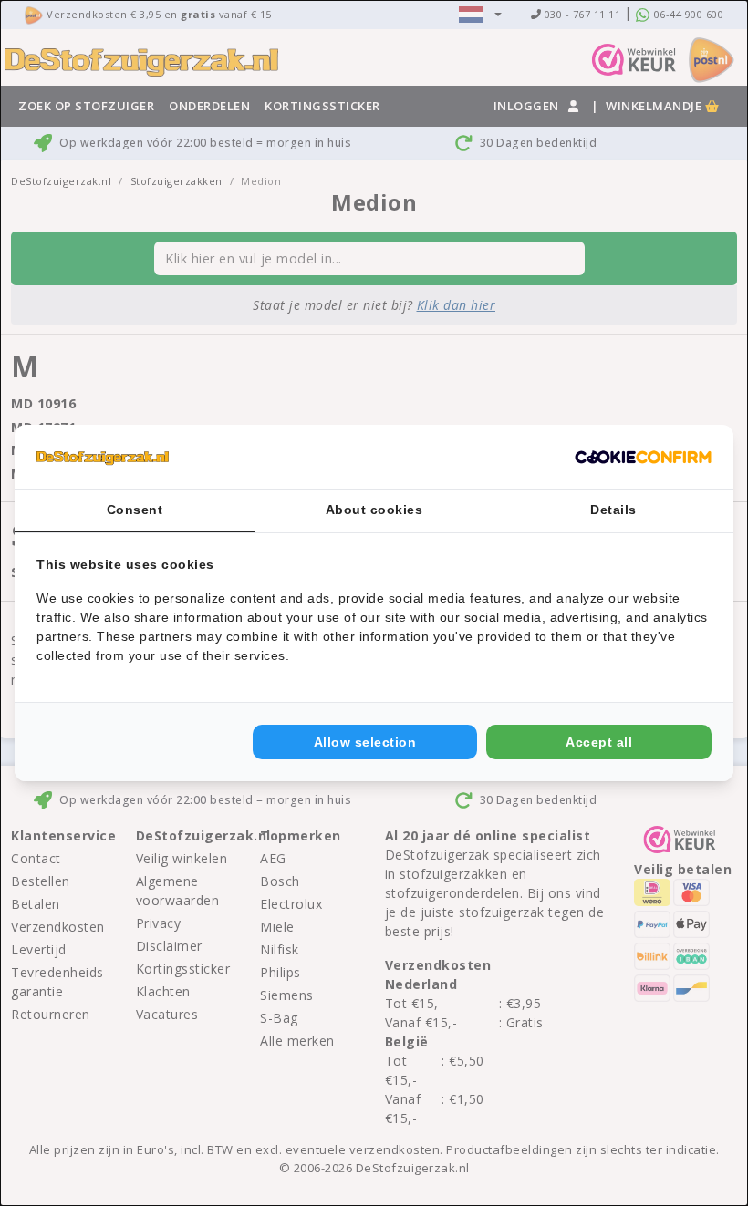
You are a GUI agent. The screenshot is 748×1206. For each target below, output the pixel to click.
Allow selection (365, 742)
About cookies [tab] (374, 509)
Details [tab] (613, 509)
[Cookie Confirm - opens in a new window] (643, 457)
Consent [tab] (135, 509)
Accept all (599, 742)
